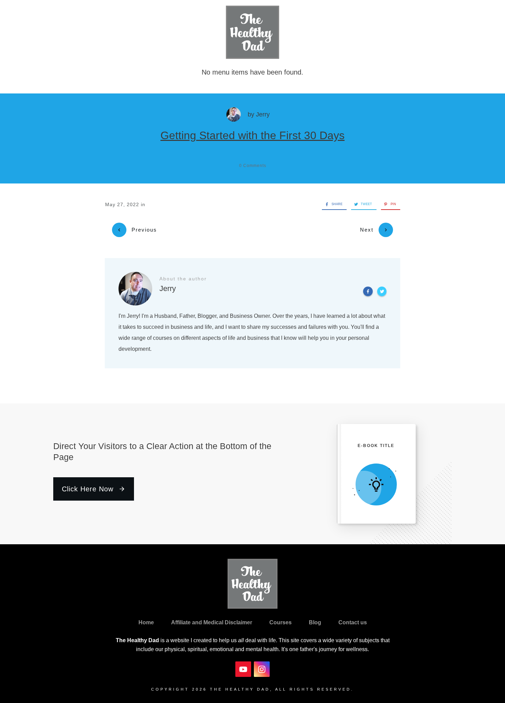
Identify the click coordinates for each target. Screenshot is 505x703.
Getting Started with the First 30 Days (252, 135)
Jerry (263, 114)
